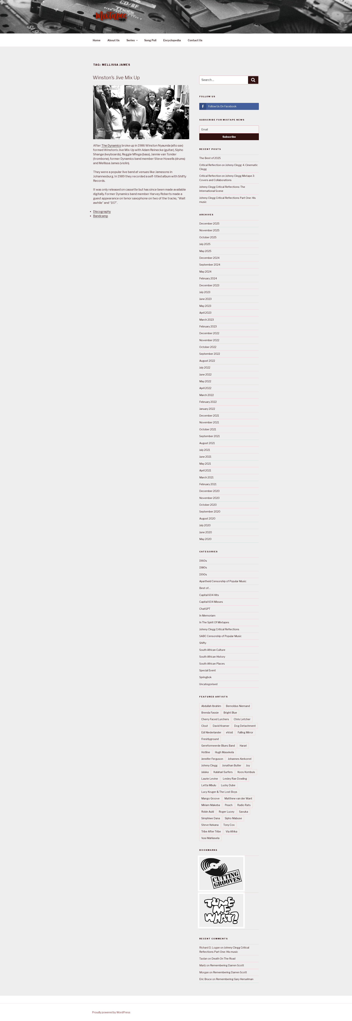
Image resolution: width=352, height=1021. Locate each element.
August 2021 (207, 443)
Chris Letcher (242, 719)
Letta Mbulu (208, 785)
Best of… (204, 588)
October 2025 (208, 237)
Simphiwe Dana (210, 818)
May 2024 (205, 271)
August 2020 (207, 518)
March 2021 (206, 477)
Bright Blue (230, 712)
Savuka (243, 811)
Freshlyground (210, 739)
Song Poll (150, 40)
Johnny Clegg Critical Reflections (219, 629)
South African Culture (212, 649)
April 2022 (205, 388)
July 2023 (204, 292)
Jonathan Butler (231, 765)
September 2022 (209, 353)
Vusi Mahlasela (210, 838)
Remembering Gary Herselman (234, 979)
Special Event (207, 670)
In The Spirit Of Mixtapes (214, 622)
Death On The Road (223, 958)
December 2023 (209, 285)
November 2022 (209, 340)
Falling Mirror (245, 732)
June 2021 (205, 456)
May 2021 (205, 463)
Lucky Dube (228, 785)
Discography (102, 211)
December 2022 (209, 333)
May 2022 (205, 381)
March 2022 (206, 395)
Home (96, 40)
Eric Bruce (205, 979)
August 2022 (207, 360)
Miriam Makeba (210, 805)
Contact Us (195, 40)
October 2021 (207, 429)
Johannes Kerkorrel (239, 758)
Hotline (205, 752)
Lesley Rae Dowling (235, 778)
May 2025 (205, 251)
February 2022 (208, 401)
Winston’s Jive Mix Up (116, 77)
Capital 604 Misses (211, 601)
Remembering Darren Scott (227, 965)
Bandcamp (100, 216)
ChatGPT (204, 608)
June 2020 (205, 532)
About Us (113, 40)
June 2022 (205, 374)
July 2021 (204, 449)
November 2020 (209, 497)
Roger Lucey (226, 811)
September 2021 (209, 436)
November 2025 (209, 230)
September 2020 (209, 511)
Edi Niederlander (211, 732)
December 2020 (209, 491)
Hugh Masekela (224, 752)
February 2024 (208, 278)
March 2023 (206, 319)
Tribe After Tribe (211, 831)
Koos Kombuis (246, 772)
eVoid (229, 732)
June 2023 (205, 298)
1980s (203, 567)
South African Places (212, 663)
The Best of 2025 (210, 158)
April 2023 (205, 312)
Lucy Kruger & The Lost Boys (219, 791)
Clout (204, 725)
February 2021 (207, 484)
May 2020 (205, 539)
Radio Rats (244, 805)
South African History (212, 656)
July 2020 (205, 525)
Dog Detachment (245, 725)
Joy (248, 765)
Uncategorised (208, 684)
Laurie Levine (209, 778)
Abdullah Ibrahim (211, 706)
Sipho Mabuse (233, 818)
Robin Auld (207, 811)
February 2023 (208, 326)
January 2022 (207, 408)
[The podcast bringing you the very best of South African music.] (221, 925)
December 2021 (209, 415)
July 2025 (204, 244)
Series (130, 40)
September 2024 (209, 264)
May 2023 (205, 305)
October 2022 (207, 347)
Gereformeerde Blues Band (218, 745)
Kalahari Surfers (223, 772)
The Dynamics (111, 145)
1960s (203, 560)
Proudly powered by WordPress (111, 1012)
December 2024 (209, 257)
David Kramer (221, 725)
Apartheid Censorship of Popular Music (222, 581)
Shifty (202, 642)
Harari (243, 745)
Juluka (205, 772)
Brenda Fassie (210, 712)
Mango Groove (210, 798)
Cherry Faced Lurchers (215, 719)
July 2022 (204, 367)
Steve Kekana (210, 824)
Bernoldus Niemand (238, 706)
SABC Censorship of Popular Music (220, 636)
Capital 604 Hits (209, 595)
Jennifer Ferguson (212, 758)
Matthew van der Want (238, 798)
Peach (228, 805)
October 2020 (208, 504)
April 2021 (205, 470)
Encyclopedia (172, 40)
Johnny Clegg (209, 765)
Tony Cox (229, 824)
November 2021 (209, 422)
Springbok (205, 677)
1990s (203, 574)
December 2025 (209, 223)
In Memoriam (207, 615)
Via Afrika (231, 831)
